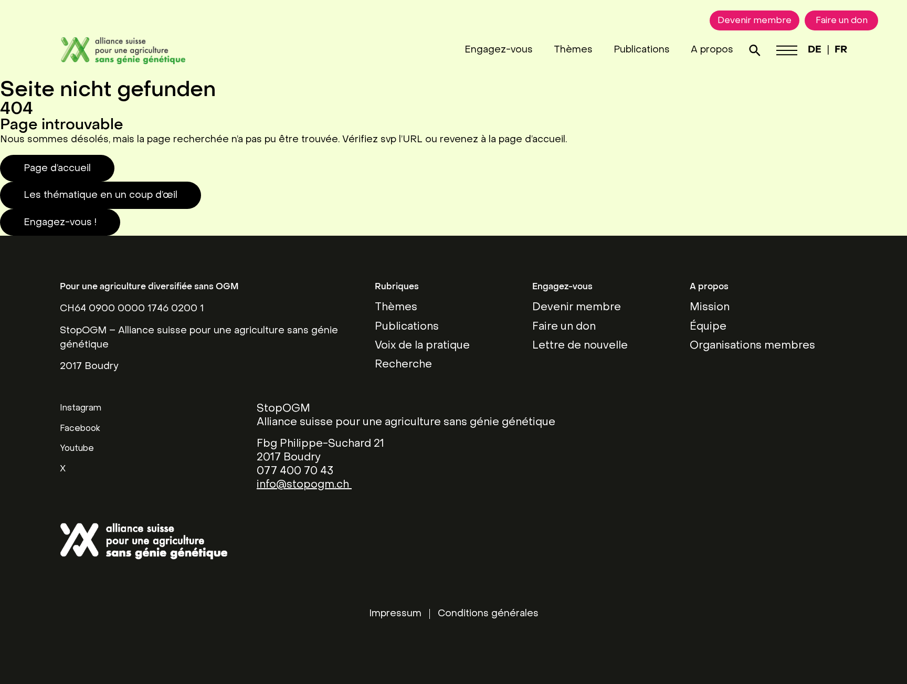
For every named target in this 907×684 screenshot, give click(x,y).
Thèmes (573, 50)
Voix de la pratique (422, 346)
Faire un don (564, 327)
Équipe (708, 327)
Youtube (77, 449)
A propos (712, 50)
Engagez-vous (499, 50)
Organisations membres (752, 346)
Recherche (403, 365)
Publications (642, 50)
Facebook (80, 429)
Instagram (80, 408)
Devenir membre (576, 307)
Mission (710, 307)
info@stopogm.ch (304, 485)
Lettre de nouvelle (580, 346)
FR (841, 50)
